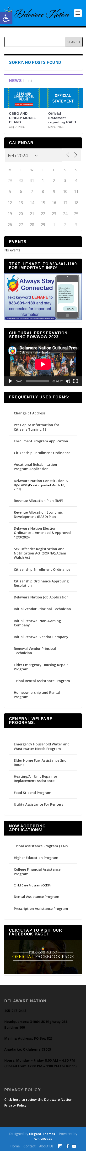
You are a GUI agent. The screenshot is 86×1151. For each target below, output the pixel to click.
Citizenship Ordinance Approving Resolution (41, 583)
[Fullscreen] (75, 381)
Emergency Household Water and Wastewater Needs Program (42, 746)
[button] (6, 18)
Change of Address (29, 413)
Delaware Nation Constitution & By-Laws (41, 482)
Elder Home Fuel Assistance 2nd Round (40, 762)
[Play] (10, 381)
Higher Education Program (36, 857)
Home (15, 1146)
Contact (29, 1146)
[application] (43, 364)
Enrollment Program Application (41, 441)
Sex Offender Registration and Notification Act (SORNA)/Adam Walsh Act (40, 553)
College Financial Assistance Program (37, 871)
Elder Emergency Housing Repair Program (41, 666)
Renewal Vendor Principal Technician (35, 650)
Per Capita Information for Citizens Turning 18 (36, 427)
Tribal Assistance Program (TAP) (41, 846)
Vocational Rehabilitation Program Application (35, 466)
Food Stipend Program (32, 792)
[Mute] (67, 381)
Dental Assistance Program (36, 896)
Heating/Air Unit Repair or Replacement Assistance (35, 778)
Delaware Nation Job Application (41, 597)
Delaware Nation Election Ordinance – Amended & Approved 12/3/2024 (42, 532)
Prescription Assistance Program (41, 908)
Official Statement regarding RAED (62, 118)
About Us (46, 1146)
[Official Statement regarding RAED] (63, 98)
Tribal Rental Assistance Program (42, 681)
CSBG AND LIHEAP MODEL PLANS (22, 118)
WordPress (43, 1139)
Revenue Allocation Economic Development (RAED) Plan (38, 514)
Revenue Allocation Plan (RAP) (38, 500)
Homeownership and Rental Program (37, 694)
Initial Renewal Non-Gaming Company (37, 623)
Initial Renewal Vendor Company (41, 637)
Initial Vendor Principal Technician (42, 609)
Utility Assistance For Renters (38, 804)
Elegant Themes (42, 1134)
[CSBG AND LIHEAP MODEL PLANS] (23, 98)
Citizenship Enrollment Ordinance (42, 453)
